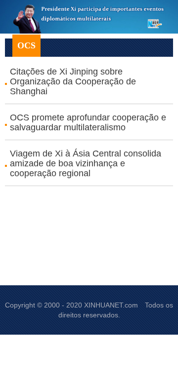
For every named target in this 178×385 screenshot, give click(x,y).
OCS (26, 45)
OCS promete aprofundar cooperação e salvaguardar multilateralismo (88, 122)
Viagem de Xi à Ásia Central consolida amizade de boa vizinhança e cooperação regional (85, 163)
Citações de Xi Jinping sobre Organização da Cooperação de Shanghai (73, 81)
